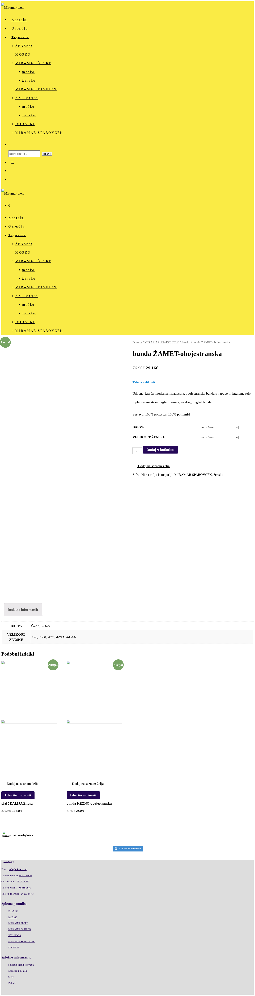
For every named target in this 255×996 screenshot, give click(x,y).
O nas (11, 977)
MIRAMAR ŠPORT (33, 63)
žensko (29, 80)
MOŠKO (23, 54)
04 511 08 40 (25, 875)
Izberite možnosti (18, 795)
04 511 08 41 (25, 887)
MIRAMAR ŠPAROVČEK (39, 132)
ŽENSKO (23, 46)
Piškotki (12, 983)
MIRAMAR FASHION (36, 89)
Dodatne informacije (23, 609)
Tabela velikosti (144, 382)
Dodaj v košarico (160, 450)
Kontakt (19, 20)
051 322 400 (23, 881)
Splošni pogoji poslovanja (21, 965)
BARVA (138, 427)
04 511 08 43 (27, 893)
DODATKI (25, 124)
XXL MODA (26, 98)
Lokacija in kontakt (17, 971)
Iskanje (47, 154)
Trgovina (20, 37)
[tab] (23, 609)
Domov (137, 342)
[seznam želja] (11, 171)
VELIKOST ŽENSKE (149, 437)
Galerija (19, 28)
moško (28, 72)
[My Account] (11, 179)
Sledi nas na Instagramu (130, 848)
